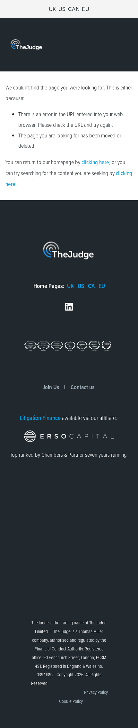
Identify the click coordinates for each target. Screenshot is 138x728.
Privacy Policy (96, 692)
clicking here (95, 162)
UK (52, 9)
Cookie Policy (71, 701)
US (62, 9)
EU (85, 9)
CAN (74, 9)
